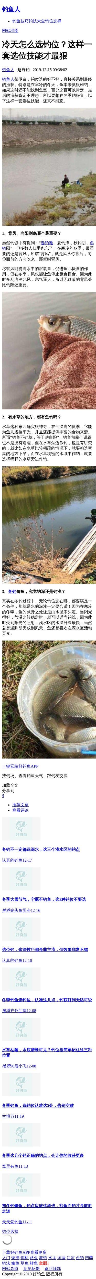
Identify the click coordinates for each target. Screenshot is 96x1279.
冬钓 (12, 591)
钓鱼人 (11, 9)
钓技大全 (37, 21)
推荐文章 (20, 805)
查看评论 (20, 810)
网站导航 (10, 1268)
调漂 (15, 1258)
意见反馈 (31, 1268)
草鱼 (24, 1263)
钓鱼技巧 (20, 21)
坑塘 (61, 1258)
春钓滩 (47, 243)
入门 (6, 1258)
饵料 (24, 1258)
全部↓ (44, 1263)
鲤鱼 (34, 1263)
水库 (52, 1258)
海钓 (43, 1258)
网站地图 (10, 30)
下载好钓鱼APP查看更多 (24, 1252)
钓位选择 (53, 21)
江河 (71, 1258)
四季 (89, 1258)
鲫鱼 (15, 1263)
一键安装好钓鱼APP (20, 766)
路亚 (34, 1258)
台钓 (80, 1258)
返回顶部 (53, 1268)
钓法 (6, 1263)
